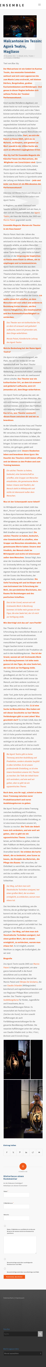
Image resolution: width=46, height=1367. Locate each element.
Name (6, 1191)
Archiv (26, 56)
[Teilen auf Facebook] (7, 1152)
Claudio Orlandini (14, 985)
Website (6, 1215)
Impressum (19, 1298)
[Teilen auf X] (13, 1152)
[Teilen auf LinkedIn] (26, 1152)
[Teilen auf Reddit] (33, 1152)
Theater (30, 56)
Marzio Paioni (9, 220)
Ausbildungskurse (11, 999)
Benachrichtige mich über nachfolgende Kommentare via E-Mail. (20, 1263)
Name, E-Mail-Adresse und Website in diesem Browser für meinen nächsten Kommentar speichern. (21, 1231)
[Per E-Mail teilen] (39, 1152)
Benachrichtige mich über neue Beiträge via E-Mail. (23, 1272)
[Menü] (42, 5)
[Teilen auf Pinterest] (20, 1152)
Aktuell (21, 56)
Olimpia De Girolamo (29, 981)
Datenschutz (8, 1298)
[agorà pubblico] (20, 26)
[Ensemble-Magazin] (12, 5)
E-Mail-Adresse (9, 1203)
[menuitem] (42, 5)
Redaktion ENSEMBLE (13, 58)
